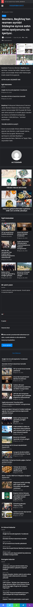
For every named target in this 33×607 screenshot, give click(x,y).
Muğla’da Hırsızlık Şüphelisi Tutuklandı (14, 90)
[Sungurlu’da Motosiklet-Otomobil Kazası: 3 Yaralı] (7, 454)
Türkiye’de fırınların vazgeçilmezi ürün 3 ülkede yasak (20, 469)
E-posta (4, 321)
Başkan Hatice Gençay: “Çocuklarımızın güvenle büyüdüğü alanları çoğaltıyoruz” (21, 496)
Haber (11, 12)
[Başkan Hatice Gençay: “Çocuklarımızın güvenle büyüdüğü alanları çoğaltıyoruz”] (7, 495)
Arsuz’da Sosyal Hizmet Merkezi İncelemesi (22, 234)
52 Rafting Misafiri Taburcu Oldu (19, 505)
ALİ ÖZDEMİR (7, 37)
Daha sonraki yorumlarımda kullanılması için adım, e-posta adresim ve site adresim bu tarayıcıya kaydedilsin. (15, 337)
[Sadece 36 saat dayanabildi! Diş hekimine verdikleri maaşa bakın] (7, 387)
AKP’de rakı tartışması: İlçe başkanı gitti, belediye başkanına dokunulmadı (8, 254)
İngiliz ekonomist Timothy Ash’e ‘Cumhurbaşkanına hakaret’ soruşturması (23, 245)
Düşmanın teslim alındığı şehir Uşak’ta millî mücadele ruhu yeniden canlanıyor (21, 485)
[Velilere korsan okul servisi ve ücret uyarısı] (7, 514)
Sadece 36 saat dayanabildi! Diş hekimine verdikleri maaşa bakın (22, 387)
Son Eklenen (16, 353)
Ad (2, 314)
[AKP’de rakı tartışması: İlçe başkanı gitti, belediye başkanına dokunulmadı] (8, 245)
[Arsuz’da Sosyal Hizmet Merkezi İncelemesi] (24, 227)
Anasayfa (6, 12)
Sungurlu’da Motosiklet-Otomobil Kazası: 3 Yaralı (21, 453)
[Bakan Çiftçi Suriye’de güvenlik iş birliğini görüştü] (8, 266)
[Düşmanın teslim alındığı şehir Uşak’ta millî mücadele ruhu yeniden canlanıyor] (7, 485)
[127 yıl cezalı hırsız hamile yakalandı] (8, 227)
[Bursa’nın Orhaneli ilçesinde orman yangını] (24, 266)
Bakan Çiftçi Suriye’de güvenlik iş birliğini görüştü (8, 274)
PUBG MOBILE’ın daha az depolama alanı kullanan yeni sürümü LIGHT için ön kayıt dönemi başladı (21, 429)
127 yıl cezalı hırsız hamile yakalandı (15, 1)
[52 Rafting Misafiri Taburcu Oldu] (7, 506)
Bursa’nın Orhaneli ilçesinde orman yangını (23, 274)
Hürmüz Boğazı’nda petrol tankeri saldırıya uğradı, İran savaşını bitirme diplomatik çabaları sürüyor (16, 411)
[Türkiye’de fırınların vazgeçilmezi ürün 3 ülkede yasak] (7, 469)
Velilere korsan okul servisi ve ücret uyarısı (22, 513)
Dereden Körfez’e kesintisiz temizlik (13, 96)
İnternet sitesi (5, 328)
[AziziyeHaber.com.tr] (16, 6)
